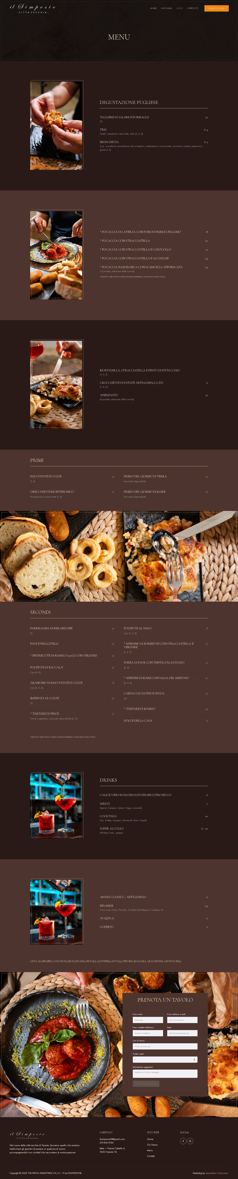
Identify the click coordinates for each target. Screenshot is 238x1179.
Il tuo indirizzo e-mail (176, 1014)
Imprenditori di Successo (216, 1173)
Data (169, 1027)
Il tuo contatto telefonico (144, 1027)
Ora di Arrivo (139, 1040)
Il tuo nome (138, 1014)
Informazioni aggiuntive (143, 1067)
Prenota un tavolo (146, 1084)
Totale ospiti (138, 1053)
